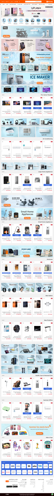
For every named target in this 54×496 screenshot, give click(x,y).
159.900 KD (29, 113)
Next (3, 11)
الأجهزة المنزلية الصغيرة (13, 4)
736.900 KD (39, 338)
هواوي (43, 486)
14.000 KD (9, 418)
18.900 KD (9, 394)
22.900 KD (29, 394)
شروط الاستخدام (33, 482)
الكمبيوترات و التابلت (34, 4)
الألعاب (7, 4)
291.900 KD (8, 338)
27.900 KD (8, 240)
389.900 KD (39, 157)
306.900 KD (18, 394)
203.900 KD (18, 338)
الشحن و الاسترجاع (32, 483)
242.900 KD (8, 113)
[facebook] (8, 494)
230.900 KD (18, 157)
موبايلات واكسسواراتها (42, 4)
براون (43, 483)
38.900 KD (19, 240)
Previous (50, 11)
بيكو (43, 482)
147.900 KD (29, 190)
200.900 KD (8, 157)
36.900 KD (50, 338)
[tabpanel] (27, 11)
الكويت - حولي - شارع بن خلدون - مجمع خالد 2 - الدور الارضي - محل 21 (22, 485)
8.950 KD (29, 456)
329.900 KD (18, 113)
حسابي (34, 486)
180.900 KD (29, 157)
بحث (34, 485)
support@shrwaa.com (22, 482)
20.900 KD (40, 240)
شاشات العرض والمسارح (27, 4)
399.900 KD (29, 314)
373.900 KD (39, 314)
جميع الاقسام (50, 4)
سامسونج (42, 489)
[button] (12, 1)
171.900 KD (39, 113)
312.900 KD (19, 190)
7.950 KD (50, 456)
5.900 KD (50, 394)
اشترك (7, 481)
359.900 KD (39, 190)
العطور (4, 4)
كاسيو (43, 485)
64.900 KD (50, 314)
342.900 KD (29, 240)
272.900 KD (50, 113)
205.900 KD (49, 190)
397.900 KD (8, 314)
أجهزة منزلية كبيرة (20, 4)
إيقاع (43, 488)
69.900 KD (29, 338)
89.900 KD (50, 240)
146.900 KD (50, 157)
